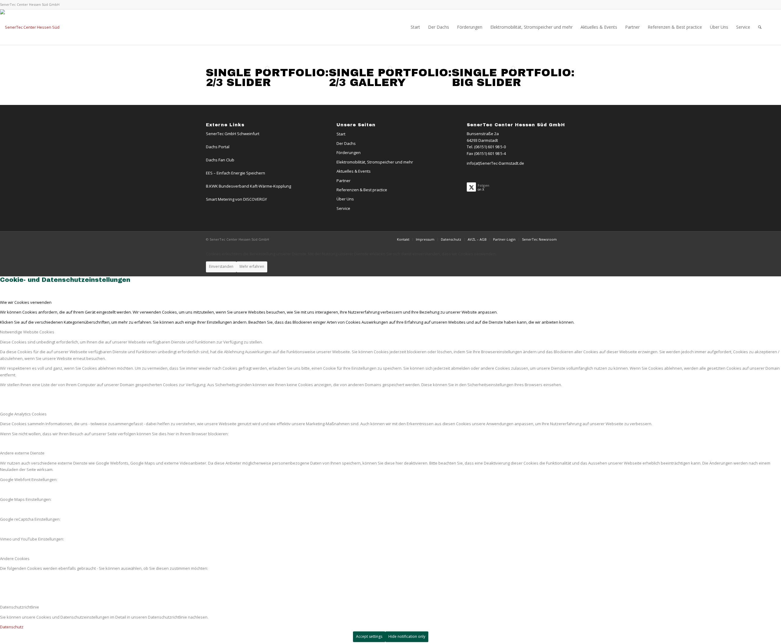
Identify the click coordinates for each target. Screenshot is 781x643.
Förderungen (349, 152)
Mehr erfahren (251, 266)
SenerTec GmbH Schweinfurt (232, 133)
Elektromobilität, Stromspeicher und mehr (375, 162)
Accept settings (369, 636)
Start (341, 134)
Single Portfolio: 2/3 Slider (267, 77)
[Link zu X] (760, 4)
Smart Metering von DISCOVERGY (236, 199)
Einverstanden (221, 266)
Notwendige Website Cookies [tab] (27, 332)
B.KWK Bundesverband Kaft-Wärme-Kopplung (248, 186)
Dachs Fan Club (220, 160)
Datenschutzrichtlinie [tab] (19, 607)
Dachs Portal (217, 146)
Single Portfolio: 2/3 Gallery (390, 77)
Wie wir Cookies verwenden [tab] (26, 302)
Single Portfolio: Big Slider (513, 77)
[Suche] (759, 27)
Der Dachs (346, 143)
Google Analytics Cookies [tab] (23, 414)
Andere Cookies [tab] (15, 558)
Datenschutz (11, 627)
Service (343, 208)
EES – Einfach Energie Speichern (235, 173)
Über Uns (345, 199)
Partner (344, 180)
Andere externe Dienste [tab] (22, 453)
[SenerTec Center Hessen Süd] (29, 27)
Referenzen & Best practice (362, 189)
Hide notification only (406, 636)
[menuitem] (415, 27)
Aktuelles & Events (354, 171)
